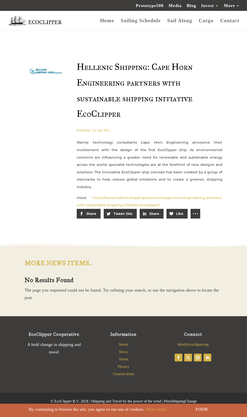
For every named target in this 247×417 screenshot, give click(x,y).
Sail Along (179, 21)
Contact (229, 21)
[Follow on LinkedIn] (207, 357)
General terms (123, 374)
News (123, 352)
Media (175, 5)
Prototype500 (150, 5)
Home (107, 21)
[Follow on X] (188, 357)
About (123, 359)
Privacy (123, 367)
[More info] (155, 409)
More (229, 5)
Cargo (206, 21)
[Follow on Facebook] (178, 357)
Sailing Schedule (141, 21)
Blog (191, 5)
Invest (207, 5)
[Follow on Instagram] (198, 357)
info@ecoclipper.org (193, 344)
